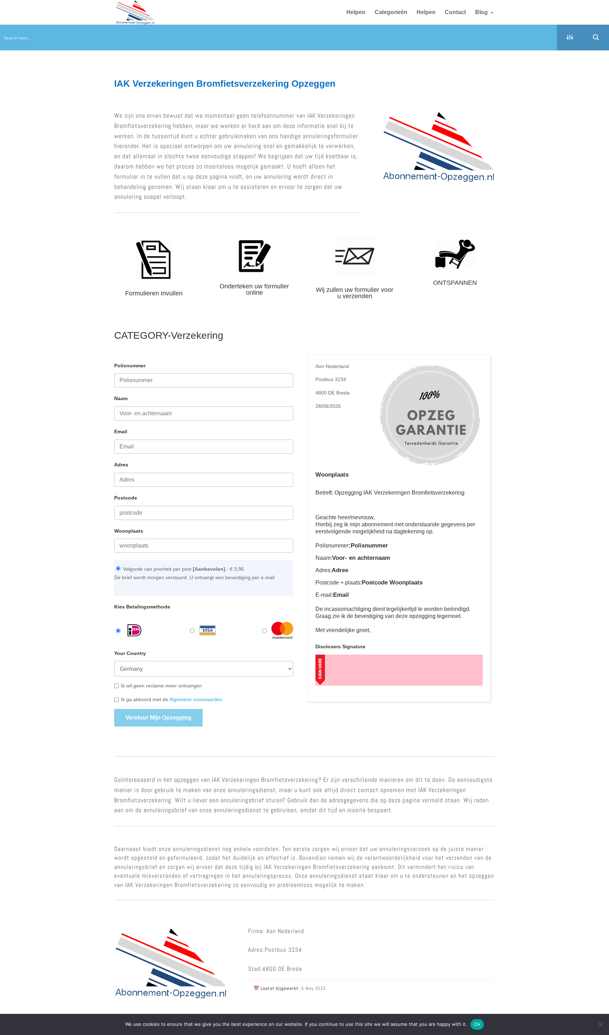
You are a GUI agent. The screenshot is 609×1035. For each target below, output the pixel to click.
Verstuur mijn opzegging (158, 718)
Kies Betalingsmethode (142, 607)
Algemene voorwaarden (195, 699)
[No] (600, 1024)
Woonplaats (128, 531)
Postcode (125, 498)
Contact (455, 12)
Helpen (355, 12)
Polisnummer (130, 365)
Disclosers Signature (340, 646)
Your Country (130, 653)
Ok (477, 1024)
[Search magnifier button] (596, 37)
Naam (121, 398)
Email (120, 431)
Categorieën (391, 12)
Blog (481, 12)
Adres (121, 464)
